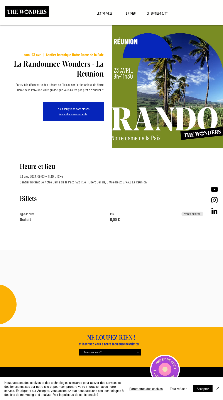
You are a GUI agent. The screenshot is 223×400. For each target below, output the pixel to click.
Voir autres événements (73, 114)
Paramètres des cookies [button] (146, 388)
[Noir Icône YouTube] (214, 189)
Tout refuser (178, 388)
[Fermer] (217, 389)
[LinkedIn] (214, 211)
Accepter (203, 388)
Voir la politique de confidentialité (75, 394)
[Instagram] (214, 200)
